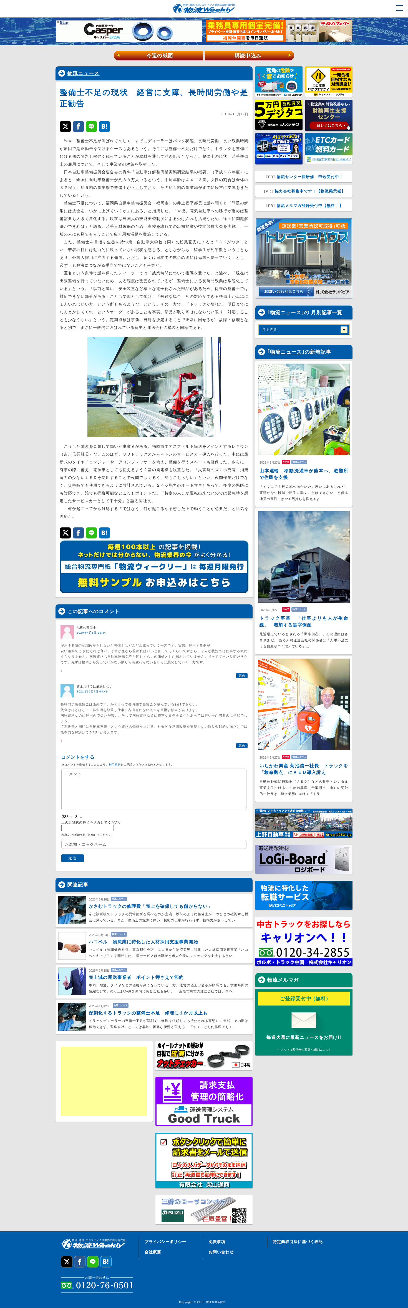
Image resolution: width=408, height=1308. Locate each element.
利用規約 (115, 764)
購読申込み (263, 55)
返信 (242, 675)
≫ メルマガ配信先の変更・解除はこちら (304, 1049)
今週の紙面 (145, 55)
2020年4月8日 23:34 (91, 632)
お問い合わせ (221, 1252)
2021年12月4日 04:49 (92, 691)
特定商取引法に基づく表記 (298, 1241)
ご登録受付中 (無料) (304, 998)
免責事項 (217, 1241)
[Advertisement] (104, 1081)
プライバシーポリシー (165, 1241)
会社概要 (153, 1252)
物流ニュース (83, 73)
